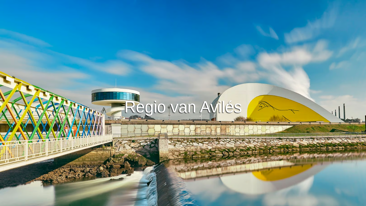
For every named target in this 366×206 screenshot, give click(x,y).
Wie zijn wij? (216, 201)
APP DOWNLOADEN (162, 84)
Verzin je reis (183, 68)
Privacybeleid (187, 201)
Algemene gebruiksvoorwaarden (141, 201)
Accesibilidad (246, 201)
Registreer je (207, 84)
